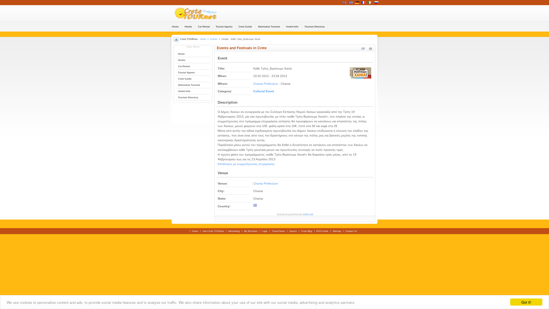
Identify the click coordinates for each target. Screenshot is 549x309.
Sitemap (337, 231)
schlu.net (308, 214)
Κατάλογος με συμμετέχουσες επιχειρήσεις (246, 164)
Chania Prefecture (265, 83)
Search (293, 231)
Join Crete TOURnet (213, 231)
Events (213, 39)
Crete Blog (306, 231)
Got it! (526, 302)
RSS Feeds (322, 231)
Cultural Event (263, 91)
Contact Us (351, 231)
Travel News (278, 231)
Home (203, 39)
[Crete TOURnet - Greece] (200, 13)
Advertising (234, 231)
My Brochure (251, 231)
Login (264, 231)
